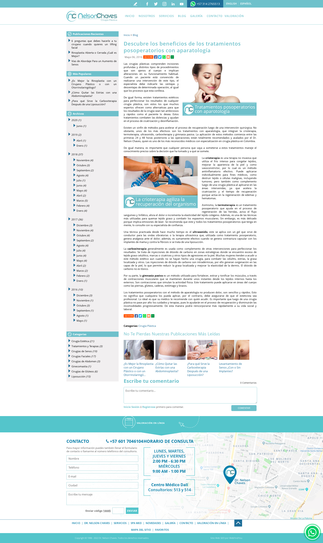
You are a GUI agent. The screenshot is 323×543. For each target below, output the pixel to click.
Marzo (82, 200)
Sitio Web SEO (217, 537)
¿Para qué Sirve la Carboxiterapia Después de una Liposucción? (198, 369)
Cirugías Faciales (83, 356)
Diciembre (84, 225)
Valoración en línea (211, 523)
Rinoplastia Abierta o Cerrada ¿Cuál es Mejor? (94, 54)
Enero (82, 145)
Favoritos (162, 529)
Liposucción (80, 376)
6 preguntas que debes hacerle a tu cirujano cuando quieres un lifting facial (94, 44)
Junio (81, 126)
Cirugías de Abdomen (85, 361)
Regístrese (148, 407)
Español (246, 3)
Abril (81, 140)
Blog (182, 16)
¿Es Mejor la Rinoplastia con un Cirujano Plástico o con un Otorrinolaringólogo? (94, 84)
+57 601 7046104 (126, 441)
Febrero (83, 205)
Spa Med (136, 523)
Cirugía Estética (82, 341)
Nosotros (147, 16)
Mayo (82, 190)
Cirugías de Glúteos (84, 371)
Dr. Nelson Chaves (97, 523)
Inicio (130, 16)
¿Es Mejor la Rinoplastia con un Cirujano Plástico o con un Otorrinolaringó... (138, 369)
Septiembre (85, 170)
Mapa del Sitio (141, 529)
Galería (196, 16)
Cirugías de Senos (84, 351)
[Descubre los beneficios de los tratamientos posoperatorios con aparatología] (155, 57)
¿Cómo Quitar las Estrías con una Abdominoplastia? (166, 367)
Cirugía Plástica (147, 325)
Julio (81, 180)
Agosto (82, 175)
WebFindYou (235, 537)
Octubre (83, 165)
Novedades (153, 523)
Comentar (244, 408)
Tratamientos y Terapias (86, 346)
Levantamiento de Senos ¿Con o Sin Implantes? (230, 367)
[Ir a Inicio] (91, 16)
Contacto (215, 16)
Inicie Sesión (131, 407)
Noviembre (85, 160)
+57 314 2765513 (208, 4)
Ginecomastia (81, 366)
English (231, 3)
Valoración (234, 16)
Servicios (166, 16)
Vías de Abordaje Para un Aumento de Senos (94, 62)
